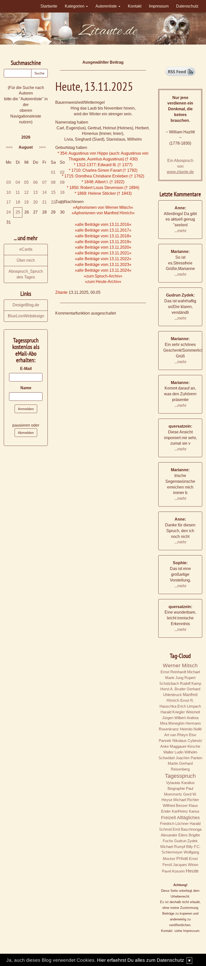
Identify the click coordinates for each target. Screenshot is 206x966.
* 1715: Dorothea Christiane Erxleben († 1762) (103, 176)
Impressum (159, 6)
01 (53, 172)
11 (18, 192)
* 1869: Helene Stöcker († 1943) (103, 193)
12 (26, 192)
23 (62, 202)
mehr (181, 231)
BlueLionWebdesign (26, 316)
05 (26, 182)
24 (8, 212)
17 (8, 202)
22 (53, 202)
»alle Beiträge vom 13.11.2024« (103, 270)
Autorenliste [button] (106, 6)
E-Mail (26, 368)
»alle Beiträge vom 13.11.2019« (103, 242)
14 (44, 192)
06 (35, 182)
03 (8, 182)
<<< (9, 147)
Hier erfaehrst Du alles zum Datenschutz (140, 960)
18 (18, 202)
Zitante (61, 292)
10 (8, 192)
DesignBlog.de (26, 305)
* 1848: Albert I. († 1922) (103, 182)
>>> (42, 147)
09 (62, 182)
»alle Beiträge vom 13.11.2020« (103, 247)
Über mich (26, 260)
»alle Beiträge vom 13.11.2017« (103, 230)
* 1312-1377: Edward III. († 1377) (103, 165)
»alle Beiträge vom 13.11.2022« (103, 259)
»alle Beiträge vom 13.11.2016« (103, 224)
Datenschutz (187, 6)
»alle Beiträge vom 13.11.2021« (103, 253)
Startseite (48, 6)
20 (35, 202)
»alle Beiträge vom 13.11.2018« (103, 236)
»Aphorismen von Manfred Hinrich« (103, 213)
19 (26, 202)
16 (62, 192)
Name (25, 388)
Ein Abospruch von (180, 166)
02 (62, 172)
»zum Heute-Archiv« (103, 281)
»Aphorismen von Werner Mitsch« (103, 207)
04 (18, 182)
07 (44, 182)
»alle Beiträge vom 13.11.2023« (103, 264)
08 (53, 182)
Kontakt (134, 6)
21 (44, 202)
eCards (25, 249)
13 (35, 192)
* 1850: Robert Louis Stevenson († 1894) (103, 187)
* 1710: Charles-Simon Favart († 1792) (103, 170)
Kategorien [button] (75, 6)
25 (18, 212)
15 (53, 192)
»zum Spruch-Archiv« (103, 276)
